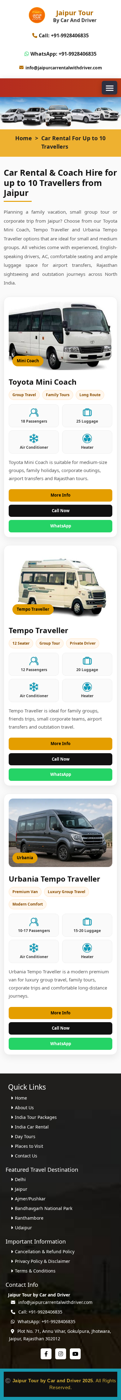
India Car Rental (32, 1127)
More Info (60, 495)
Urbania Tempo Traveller (54, 879)
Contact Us (26, 1156)
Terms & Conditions (35, 1271)
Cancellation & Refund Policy (44, 1251)
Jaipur (21, 1189)
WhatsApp (60, 526)
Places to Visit (29, 1146)
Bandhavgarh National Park (43, 1208)
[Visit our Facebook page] (46, 1353)
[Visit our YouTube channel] (75, 1353)
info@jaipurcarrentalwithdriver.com (63, 68)
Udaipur (23, 1228)
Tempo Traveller (38, 630)
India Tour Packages (36, 1117)
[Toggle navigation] (109, 88)
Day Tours (25, 1136)
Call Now (60, 510)
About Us (24, 1107)
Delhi (20, 1179)
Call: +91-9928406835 (64, 35)
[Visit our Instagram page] (60, 1353)
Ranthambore (29, 1218)
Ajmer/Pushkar (30, 1199)
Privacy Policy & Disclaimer (42, 1261)
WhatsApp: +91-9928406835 (63, 53)
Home (23, 138)
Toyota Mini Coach (43, 382)
